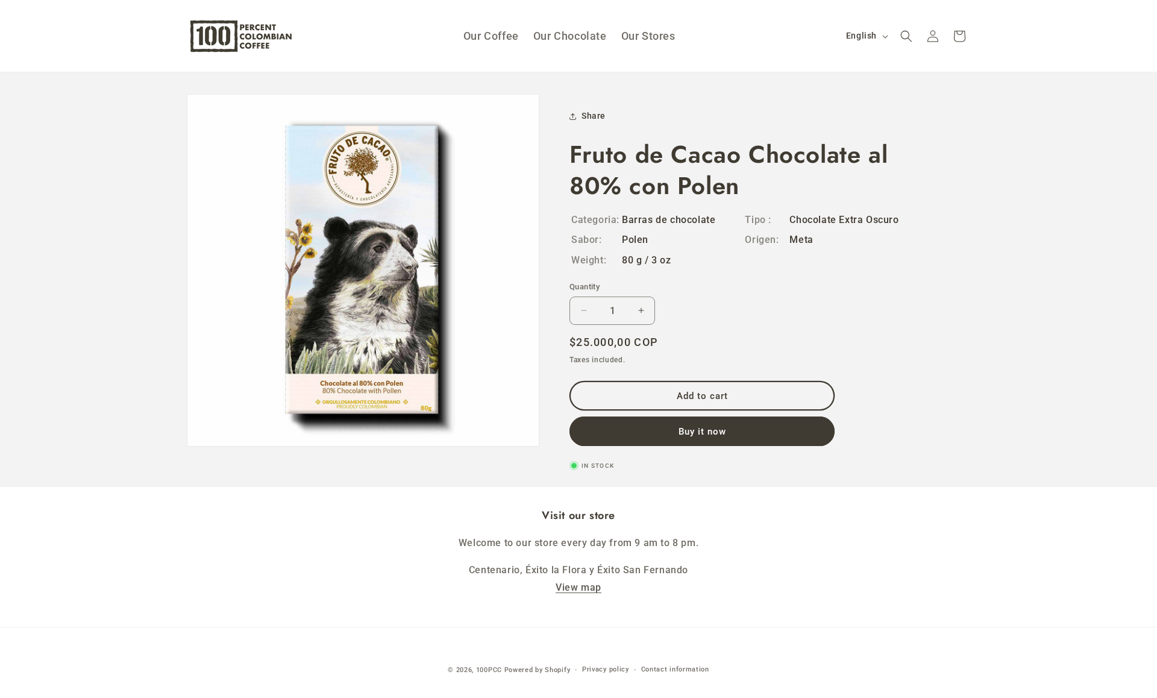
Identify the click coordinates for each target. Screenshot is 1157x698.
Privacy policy (605, 669)
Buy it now (702, 431)
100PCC (489, 670)
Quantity (584, 286)
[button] (906, 36)
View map (578, 587)
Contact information (675, 669)
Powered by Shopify (537, 670)
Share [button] (594, 116)
